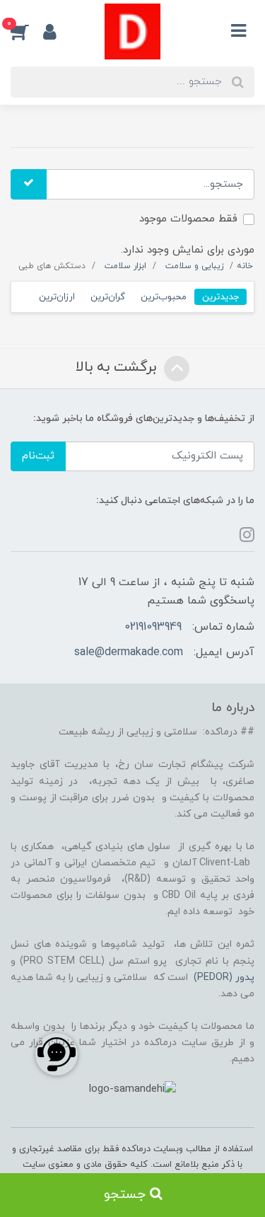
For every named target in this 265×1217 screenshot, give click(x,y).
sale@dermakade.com (128, 652)
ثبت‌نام (38, 456)
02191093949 (153, 627)
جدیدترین (220, 297)
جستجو (127, 1194)
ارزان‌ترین (57, 297)
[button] (27, 31)
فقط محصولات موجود (188, 219)
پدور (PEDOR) (224, 977)
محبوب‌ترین (164, 297)
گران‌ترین (107, 297)
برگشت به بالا (118, 368)
